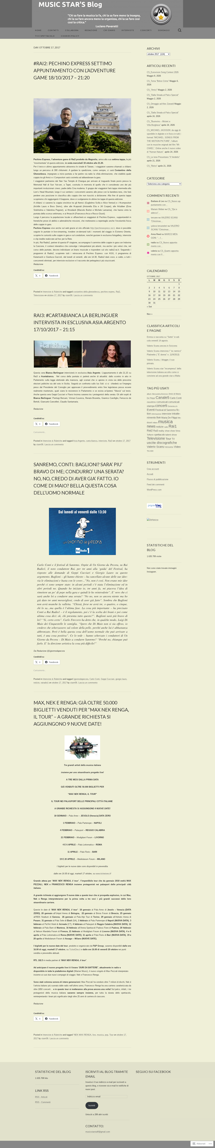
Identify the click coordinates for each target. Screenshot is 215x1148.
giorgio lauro (121, 679)
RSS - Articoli (41, 1097)
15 (179, 291)
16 (149, 295)
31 (154, 303)
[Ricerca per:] (179, 30)
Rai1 (173, 426)
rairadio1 (44, 682)
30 (149, 303)
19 (164, 295)
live (94, 1035)
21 (174, 295)
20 (169, 295)
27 (169, 299)
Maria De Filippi (169, 417)
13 (169, 291)
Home (38, 30)
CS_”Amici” (152, 90)
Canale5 (162, 397)
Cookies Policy (70, 36)
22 (179, 295)
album (149, 394)
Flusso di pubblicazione (157, 479)
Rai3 (110, 441)
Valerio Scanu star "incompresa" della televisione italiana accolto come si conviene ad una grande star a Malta (164, 372)
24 (154, 299)
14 (174, 291)
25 (159, 299)
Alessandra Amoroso (160, 394)
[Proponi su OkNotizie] (152, 520)
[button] (58, 354)
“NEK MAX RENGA (82, 1035)
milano (155, 422)
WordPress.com (154, 490)
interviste (103, 441)
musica (100, 1035)
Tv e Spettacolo (45, 36)
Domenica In (172, 406)
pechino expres (108, 292)
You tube (150, 451)
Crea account (153, 469)
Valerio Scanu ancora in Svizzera (162, 346)
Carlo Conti (95, 679)
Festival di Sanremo (165, 410)
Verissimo (169, 447)
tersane (154, 217)
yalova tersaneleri (159, 226)
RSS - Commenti (43, 1102)
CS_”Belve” (152, 166)
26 (164, 299)
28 (174, 299)
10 (154, 291)
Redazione (91, 30)
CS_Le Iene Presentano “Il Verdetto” (163, 157)
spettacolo (159, 434)
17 (154, 295)
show (172, 431)
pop (106, 1035)
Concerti (146, 30)
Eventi (151, 409)
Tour (111, 1035)
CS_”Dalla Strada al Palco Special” (163, 95)
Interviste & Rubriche (52, 292)
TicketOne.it (74, 949)
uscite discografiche (162, 442)
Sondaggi (164, 30)
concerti (161, 406)
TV (173, 438)
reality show (164, 431)
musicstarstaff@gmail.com (97, 1132)
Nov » (149, 314)
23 (149, 299)
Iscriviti (91, 1105)
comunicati (162, 402)
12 (164, 291)
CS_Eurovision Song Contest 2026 (162, 72)
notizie (37, 682)
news (151, 426)
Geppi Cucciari (107, 679)
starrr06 (68, 295)
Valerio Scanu (155, 446)
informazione (156, 414)
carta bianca (91, 441)
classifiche (151, 402)
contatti (53, 30)
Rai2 (118, 292)
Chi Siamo (109, 30)
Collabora (72, 30)
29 (179, 299)
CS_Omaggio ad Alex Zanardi (160, 104)
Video (177, 446)
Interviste (128, 30)
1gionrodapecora (80, 679)
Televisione (39, 295)
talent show (171, 434)
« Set (149, 306)
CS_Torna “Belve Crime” (158, 81)
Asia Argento (79, 441)
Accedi (150, 474)
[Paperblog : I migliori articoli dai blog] (154, 506)
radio (166, 427)
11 (159, 291)
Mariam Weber (157, 209)
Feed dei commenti (155, 484)
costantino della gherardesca (86, 292)
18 (159, 295)
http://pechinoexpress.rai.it (102, 228)
